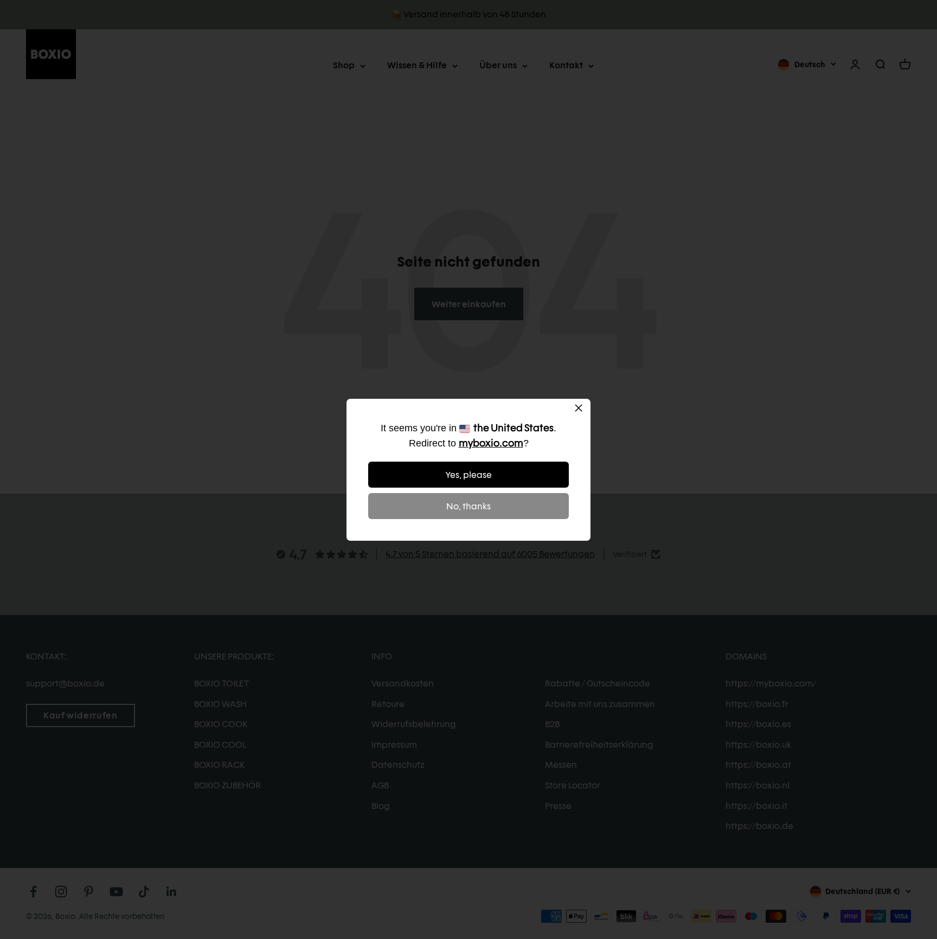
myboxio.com (491, 443)
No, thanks (468, 506)
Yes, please (469, 475)
